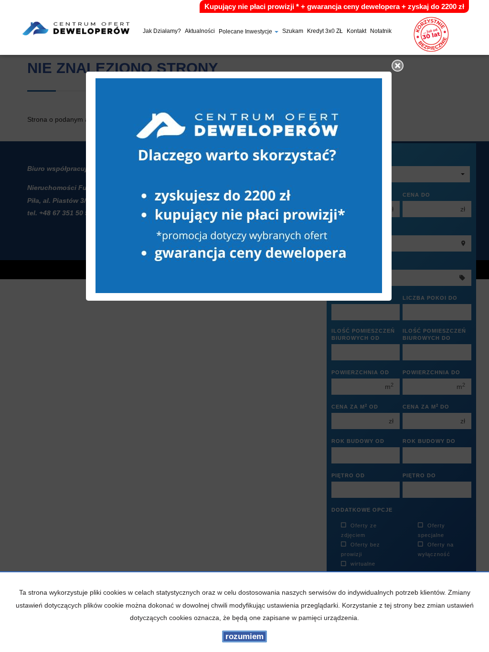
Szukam (292, 31)
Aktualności (200, 31)
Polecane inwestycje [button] (246, 32)
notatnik (381, 31)
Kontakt (356, 31)
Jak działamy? (162, 31)
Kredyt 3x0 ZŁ (325, 31)
